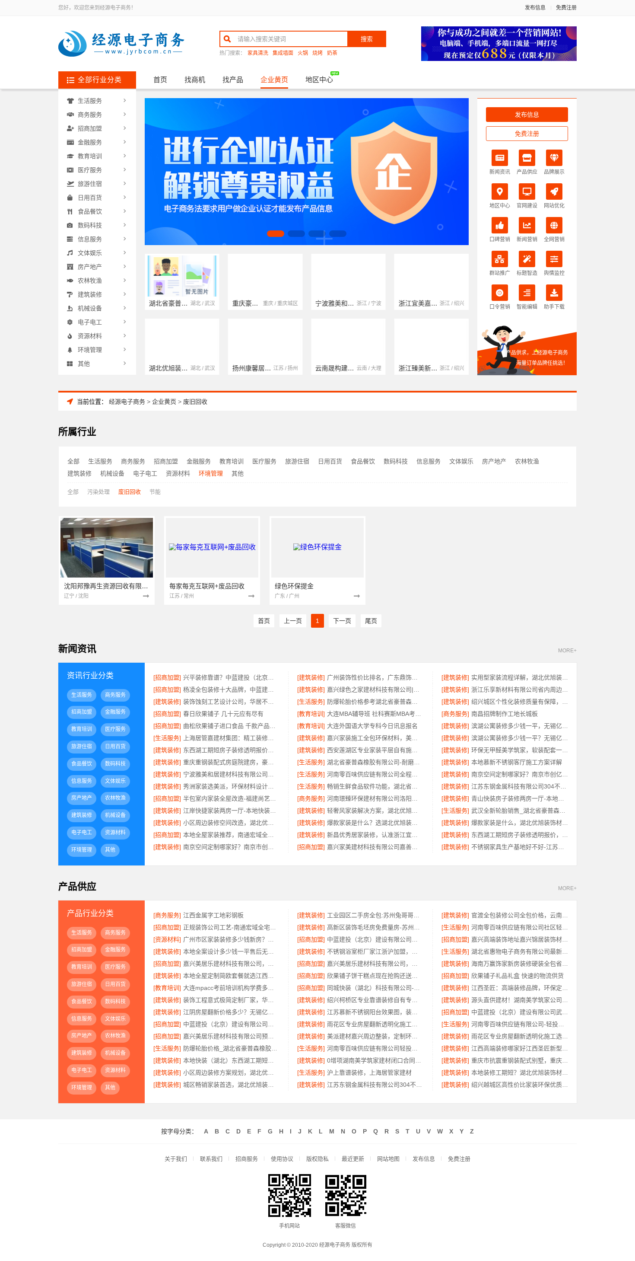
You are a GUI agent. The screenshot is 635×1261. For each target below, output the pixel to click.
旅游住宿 (90, 183)
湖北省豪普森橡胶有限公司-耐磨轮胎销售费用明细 (375, 762)
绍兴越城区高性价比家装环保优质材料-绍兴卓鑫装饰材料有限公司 (519, 1084)
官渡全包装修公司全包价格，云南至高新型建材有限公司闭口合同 (519, 915)
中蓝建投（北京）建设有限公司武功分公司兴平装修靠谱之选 (375, 939)
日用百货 (90, 197)
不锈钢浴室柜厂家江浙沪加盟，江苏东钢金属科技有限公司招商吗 (375, 951)
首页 (160, 79)
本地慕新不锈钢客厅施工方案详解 (516, 762)
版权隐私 (317, 1159)
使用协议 (282, 1159)
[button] (275, 233)
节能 (155, 491)
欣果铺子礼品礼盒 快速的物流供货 (517, 975)
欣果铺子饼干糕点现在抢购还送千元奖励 (375, 975)
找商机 (194, 79)
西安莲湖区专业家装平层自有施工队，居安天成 (375, 750)
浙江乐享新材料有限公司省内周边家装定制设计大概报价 (519, 689)
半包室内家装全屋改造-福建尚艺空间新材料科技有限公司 (231, 798)
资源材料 (90, 335)
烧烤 (317, 53)
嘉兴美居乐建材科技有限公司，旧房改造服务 (231, 963)
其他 (84, 363)
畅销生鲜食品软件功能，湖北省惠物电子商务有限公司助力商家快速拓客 (375, 786)
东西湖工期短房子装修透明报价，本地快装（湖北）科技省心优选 (519, 834)
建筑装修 (90, 294)
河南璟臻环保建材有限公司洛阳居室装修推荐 (375, 798)
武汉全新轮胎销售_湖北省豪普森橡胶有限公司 (519, 810)
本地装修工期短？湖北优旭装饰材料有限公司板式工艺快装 (519, 1072)
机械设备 (90, 308)
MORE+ (567, 651)
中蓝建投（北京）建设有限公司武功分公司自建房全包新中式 (519, 1012)
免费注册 (566, 8)
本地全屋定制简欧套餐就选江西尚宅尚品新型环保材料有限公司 (231, 975)
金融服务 (90, 142)
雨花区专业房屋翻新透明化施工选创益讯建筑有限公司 (519, 1036)
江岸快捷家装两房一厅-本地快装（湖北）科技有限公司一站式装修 (231, 810)
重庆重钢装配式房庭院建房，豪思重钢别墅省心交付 (231, 762)
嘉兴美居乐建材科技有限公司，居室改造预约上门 (375, 963)
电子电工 (90, 322)
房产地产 (90, 266)
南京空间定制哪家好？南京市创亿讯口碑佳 (231, 846)
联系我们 (211, 1159)
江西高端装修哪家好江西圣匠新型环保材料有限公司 (519, 1048)
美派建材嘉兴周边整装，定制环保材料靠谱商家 (375, 1036)
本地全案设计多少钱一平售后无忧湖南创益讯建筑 (231, 951)
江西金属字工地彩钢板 (213, 915)
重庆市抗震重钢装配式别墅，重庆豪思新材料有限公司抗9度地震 (519, 1060)
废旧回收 (195, 401)
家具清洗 (258, 53)
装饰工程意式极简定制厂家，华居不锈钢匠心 (231, 999)
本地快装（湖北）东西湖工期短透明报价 (231, 1060)
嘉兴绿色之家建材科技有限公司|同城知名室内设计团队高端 (375, 689)
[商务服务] (455, 713)
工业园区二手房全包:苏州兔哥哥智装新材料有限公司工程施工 (375, 915)
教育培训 (90, 156)
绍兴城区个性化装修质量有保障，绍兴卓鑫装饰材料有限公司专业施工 (519, 701)
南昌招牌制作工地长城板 (504, 713)
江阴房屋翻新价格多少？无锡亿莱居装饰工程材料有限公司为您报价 (231, 1012)
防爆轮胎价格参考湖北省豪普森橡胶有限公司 (375, 701)
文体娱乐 (90, 252)
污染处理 (98, 491)
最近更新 (353, 1159)
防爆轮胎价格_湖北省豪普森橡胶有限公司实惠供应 (231, 1048)
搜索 (367, 38)
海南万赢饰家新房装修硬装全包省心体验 (519, 963)
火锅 (303, 53)
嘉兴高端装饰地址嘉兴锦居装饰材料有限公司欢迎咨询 (519, 939)
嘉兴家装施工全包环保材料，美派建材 (375, 737)
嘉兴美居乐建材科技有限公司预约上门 (231, 1036)
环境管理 (90, 349)
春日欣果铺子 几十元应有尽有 (223, 713)
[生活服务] (311, 701)
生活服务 (90, 100)
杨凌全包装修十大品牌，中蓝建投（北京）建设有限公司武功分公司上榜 (231, 689)
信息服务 (90, 239)
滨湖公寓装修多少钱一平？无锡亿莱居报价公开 (519, 737)
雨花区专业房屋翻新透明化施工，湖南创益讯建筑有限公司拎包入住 (375, 1024)
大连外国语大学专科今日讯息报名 (372, 725)
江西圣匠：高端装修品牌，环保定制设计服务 (519, 987)
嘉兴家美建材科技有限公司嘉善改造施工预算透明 (375, 846)
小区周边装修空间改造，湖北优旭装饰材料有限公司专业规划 (231, 822)
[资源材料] (167, 939)
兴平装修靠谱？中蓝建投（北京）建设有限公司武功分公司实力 (231, 677)
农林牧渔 (90, 280)
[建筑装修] (311, 677)
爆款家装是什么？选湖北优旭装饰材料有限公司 (375, 822)
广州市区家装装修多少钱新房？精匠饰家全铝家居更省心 (231, 939)
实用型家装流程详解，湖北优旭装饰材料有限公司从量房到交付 (519, 677)
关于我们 (176, 1159)
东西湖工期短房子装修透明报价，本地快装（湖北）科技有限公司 (231, 750)
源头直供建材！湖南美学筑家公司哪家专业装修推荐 (519, 999)
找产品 (232, 79)
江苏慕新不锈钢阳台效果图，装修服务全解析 (375, 1012)
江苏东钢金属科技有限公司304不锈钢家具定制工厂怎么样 (375, 1084)
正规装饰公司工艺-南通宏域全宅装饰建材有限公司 (231, 927)
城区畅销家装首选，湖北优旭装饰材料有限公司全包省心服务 (231, 1084)
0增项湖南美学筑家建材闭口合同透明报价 (375, 1060)
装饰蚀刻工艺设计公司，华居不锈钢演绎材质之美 (231, 701)
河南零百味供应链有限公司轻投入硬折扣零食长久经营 (375, 1048)
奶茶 (332, 53)
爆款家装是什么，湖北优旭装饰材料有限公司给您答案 (519, 822)
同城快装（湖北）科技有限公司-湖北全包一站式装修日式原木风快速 (375, 987)
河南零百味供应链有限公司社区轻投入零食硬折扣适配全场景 (519, 927)
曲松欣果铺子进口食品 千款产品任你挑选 (231, 725)
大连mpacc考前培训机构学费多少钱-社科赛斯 (231, 987)
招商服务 (246, 1159)
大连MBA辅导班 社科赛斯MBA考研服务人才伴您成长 (375, 713)
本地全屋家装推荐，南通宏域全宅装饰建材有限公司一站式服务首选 (231, 834)
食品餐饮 (90, 211)
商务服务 (90, 114)
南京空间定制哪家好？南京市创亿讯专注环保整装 (519, 774)
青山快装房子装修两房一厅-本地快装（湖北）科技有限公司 (519, 798)
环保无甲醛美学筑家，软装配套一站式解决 (519, 750)
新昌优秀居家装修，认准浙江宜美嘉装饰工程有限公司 (375, 834)
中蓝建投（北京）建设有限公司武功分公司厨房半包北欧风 (231, 1024)
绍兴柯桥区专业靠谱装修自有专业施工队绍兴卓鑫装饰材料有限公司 (375, 999)
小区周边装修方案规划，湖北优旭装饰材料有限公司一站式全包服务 (231, 1072)
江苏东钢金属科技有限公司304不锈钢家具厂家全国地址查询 (519, 786)
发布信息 (535, 8)
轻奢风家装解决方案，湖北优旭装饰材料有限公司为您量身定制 (375, 810)
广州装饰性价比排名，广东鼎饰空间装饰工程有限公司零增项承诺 (375, 677)
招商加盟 (90, 128)
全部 (73, 461)
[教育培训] (311, 713)
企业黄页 (274, 79)
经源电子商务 (127, 401)
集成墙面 (283, 53)
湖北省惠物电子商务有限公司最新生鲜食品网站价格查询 (519, 951)
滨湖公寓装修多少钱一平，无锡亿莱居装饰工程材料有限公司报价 (519, 725)
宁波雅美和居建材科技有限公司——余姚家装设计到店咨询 (231, 774)
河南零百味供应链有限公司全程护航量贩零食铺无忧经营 (375, 774)
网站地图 (388, 1159)
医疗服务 (90, 169)
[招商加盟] (167, 677)
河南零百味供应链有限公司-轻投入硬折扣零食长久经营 (519, 1024)
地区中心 (319, 79)
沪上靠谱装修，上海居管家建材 (369, 1072)
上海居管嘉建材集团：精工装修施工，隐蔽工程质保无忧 (231, 737)
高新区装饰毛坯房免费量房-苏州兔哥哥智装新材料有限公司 (375, 927)
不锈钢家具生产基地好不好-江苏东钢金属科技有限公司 (519, 846)
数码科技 (90, 225)
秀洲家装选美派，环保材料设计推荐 (231, 786)
